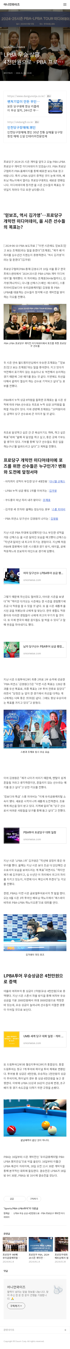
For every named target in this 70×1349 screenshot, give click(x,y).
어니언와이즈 (12, 4)
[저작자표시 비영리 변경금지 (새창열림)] (46, 1198)
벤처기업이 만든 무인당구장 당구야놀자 (23, 101)
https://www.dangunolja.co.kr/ (26, 96)
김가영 (53, 490)
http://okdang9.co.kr (20, 122)
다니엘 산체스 (57, 481)
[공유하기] (17, 1199)
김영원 (54, 518)
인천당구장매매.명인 (21, 127)
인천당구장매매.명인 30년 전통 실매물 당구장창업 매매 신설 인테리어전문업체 (35, 134)
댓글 (6, 1271)
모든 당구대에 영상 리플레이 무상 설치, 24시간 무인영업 (24, 108)
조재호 (46, 500)
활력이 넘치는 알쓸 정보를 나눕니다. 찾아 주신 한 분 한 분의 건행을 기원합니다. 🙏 (27, 1295)
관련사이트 (9, 1329)
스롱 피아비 (58, 509)
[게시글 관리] (21, 1199)
